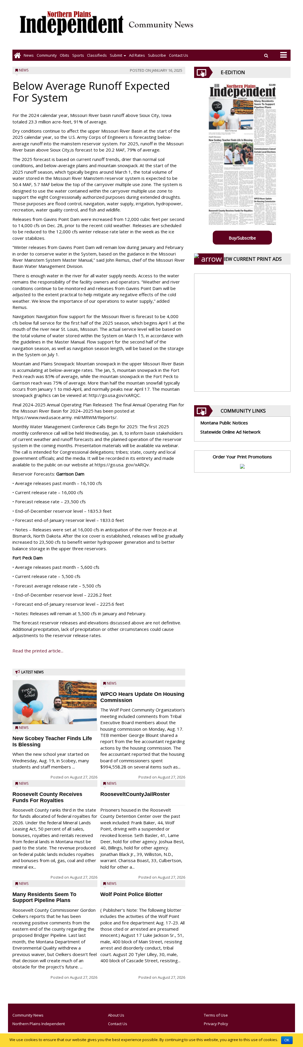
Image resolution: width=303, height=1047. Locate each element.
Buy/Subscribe (242, 238)
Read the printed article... (37, 651)
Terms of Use (216, 1015)
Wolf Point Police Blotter (131, 894)
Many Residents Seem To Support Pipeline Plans (44, 897)
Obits (64, 55)
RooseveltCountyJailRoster (135, 794)
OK (286, 1040)
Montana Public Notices (224, 423)
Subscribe (157, 55)
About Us (116, 1015)
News (29, 55)
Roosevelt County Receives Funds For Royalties (47, 797)
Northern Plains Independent (38, 1023)
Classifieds (97, 55)
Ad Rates (137, 55)
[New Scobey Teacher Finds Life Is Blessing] (54, 709)
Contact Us (178, 55)
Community (47, 55)
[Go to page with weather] (246, 28)
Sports (78, 55)
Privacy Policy (216, 1023)
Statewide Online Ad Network (230, 432)
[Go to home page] (17, 55)
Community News (27, 1015)
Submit (116, 55)
